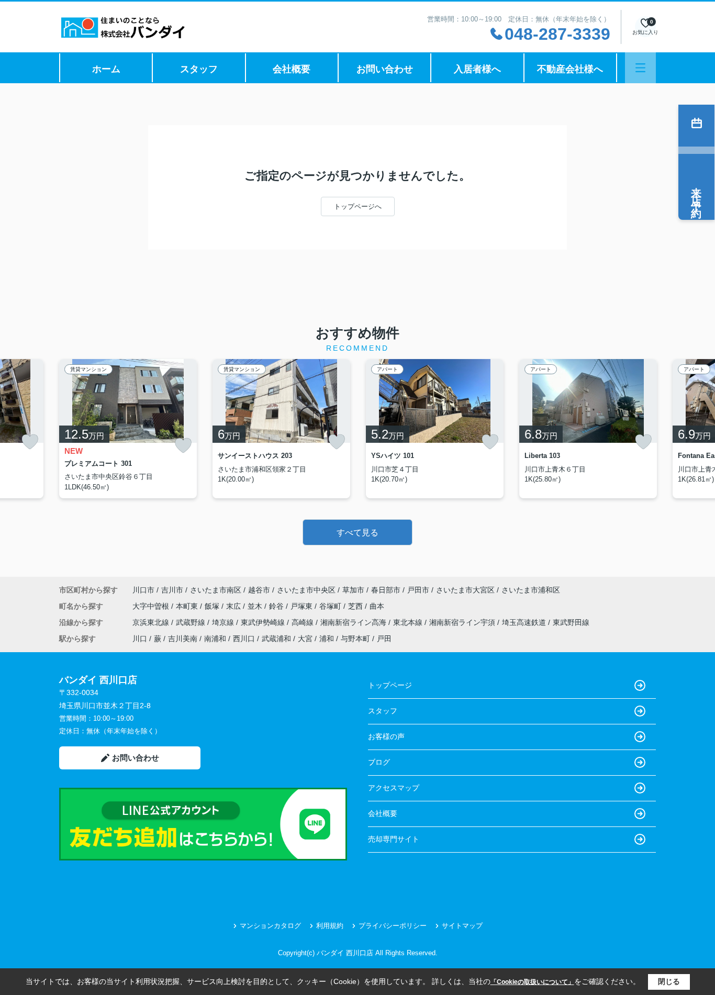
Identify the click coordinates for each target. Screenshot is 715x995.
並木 (256, 606)
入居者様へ (477, 69)
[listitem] (128, 428)
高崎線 (304, 622)
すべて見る (357, 532)
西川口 (244, 638)
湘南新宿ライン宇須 (463, 622)
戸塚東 (303, 606)
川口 (139, 638)
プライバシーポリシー (393, 926)
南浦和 (215, 638)
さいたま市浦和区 (530, 590)
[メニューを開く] (640, 68)
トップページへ (358, 206)
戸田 (384, 638)
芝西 (356, 606)
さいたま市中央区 (306, 590)
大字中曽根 (151, 606)
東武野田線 (571, 622)
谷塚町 (331, 606)
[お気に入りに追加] (29, 442)
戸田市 (418, 590)
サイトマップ (462, 926)
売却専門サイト (393, 839)
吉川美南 (182, 638)
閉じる (669, 981)
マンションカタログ (270, 926)
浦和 (326, 638)
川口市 (143, 590)
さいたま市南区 (215, 590)
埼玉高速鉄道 (525, 622)
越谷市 (259, 590)
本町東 (188, 606)
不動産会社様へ (570, 69)
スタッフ (199, 69)
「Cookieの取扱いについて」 (532, 982)
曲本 (377, 606)
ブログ (379, 762)
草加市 (353, 590)
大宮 (305, 638)
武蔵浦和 (276, 638)
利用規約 (329, 926)
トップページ (390, 685)
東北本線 (408, 622)
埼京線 (224, 622)
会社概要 (291, 69)
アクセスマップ (393, 788)
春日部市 (385, 590)
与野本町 (355, 638)
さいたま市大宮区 (465, 590)
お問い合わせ (384, 69)
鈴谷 (277, 606)
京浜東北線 (151, 622)
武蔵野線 (191, 622)
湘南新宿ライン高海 (354, 622)
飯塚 (213, 606)
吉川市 (172, 590)
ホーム (106, 69)
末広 (234, 606)
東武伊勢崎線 (264, 622)
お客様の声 (386, 736)
